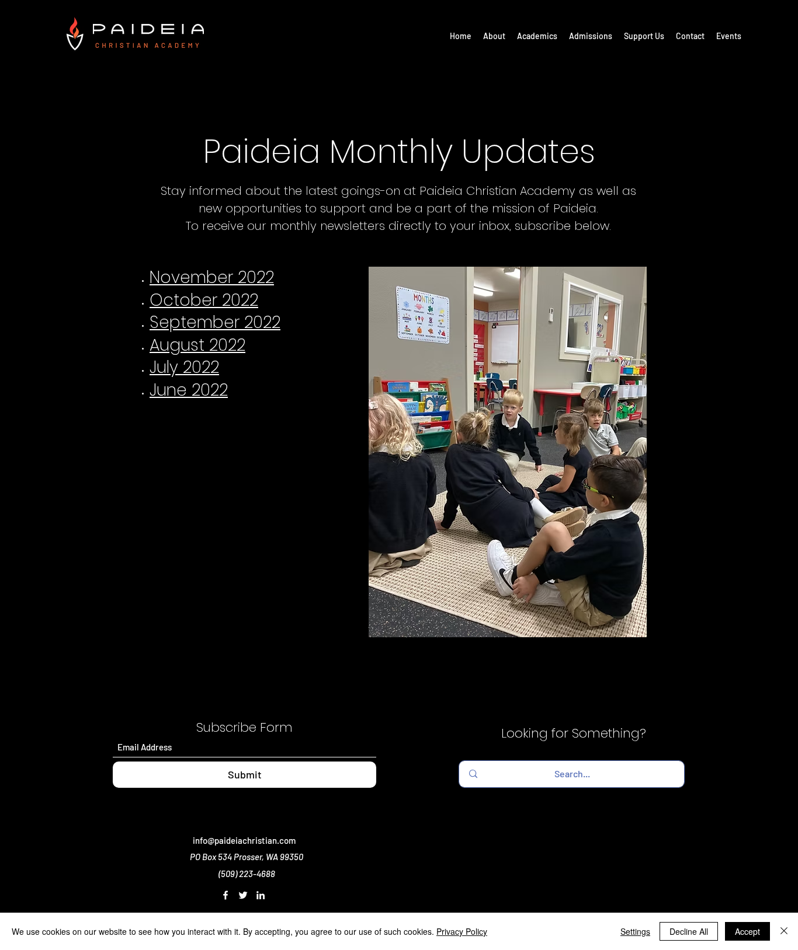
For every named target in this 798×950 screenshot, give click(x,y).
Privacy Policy (461, 931)
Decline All (688, 931)
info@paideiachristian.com (244, 840)
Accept (747, 931)
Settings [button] (635, 931)
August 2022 (197, 345)
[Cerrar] (784, 931)
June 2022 (189, 390)
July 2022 (184, 367)
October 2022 (204, 300)
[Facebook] (225, 895)
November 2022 (212, 277)
